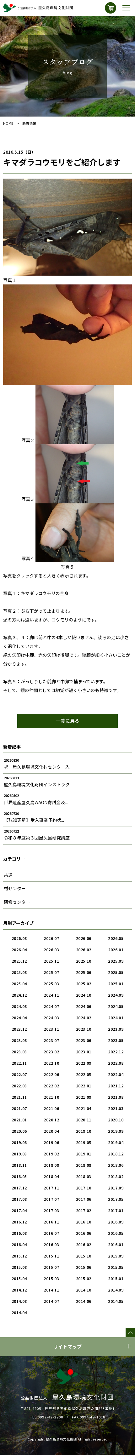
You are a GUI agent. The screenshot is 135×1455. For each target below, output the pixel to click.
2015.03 (51, 1278)
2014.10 (83, 1289)
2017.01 (115, 1210)
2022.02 (51, 1085)
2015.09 (115, 1255)
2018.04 (51, 1176)
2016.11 (51, 1221)
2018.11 (19, 1165)
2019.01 (83, 1153)
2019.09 (115, 1131)
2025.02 (83, 983)
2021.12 (115, 1085)
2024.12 (19, 995)
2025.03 (51, 983)
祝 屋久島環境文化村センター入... (38, 767)
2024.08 (19, 1006)
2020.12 (51, 1119)
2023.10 (83, 1029)
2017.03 (51, 1210)
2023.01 (83, 1051)
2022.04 (115, 1074)
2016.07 (51, 1233)
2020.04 (51, 1131)
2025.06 (83, 972)
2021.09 (83, 1097)
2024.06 (83, 1006)
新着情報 (29, 123)
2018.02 (115, 1176)
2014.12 (19, 1289)
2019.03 (19, 1153)
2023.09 (115, 1029)
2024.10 (83, 995)
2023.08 (19, 1040)
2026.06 (83, 938)
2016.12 (19, 1221)
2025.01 (115, 983)
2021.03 (115, 1108)
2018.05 (19, 1176)
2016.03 (51, 1244)
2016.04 (19, 1244)
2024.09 (115, 995)
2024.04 (19, 1017)
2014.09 (115, 1289)
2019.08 (19, 1142)
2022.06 (51, 1074)
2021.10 (51, 1097)
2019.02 (51, 1153)
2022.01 (83, 1085)
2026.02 (83, 949)
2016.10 (83, 1221)
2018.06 (115, 1165)
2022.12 (115, 1051)
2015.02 (83, 1278)
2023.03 (19, 1051)
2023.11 (51, 1029)
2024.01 (115, 1017)
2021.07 (19, 1108)
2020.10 (115, 1119)
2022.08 (115, 1063)
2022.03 (19, 1085)
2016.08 (19, 1233)
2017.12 (19, 1187)
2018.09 (51, 1165)
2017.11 (51, 1187)
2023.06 (83, 1040)
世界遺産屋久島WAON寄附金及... (36, 802)
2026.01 (115, 949)
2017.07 (51, 1199)
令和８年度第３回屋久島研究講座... (38, 837)
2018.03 (83, 1176)
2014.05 (115, 1301)
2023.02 (51, 1051)
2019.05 (83, 1142)
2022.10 (51, 1063)
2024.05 (115, 1006)
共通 (8, 875)
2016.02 (83, 1244)
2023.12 (19, 1029)
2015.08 (19, 1267)
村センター (15, 888)
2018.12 (115, 1153)
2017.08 (19, 1199)
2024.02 (83, 1017)
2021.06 (51, 1108)
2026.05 (115, 938)
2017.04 (19, 1210)
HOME (8, 123)
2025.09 (115, 961)
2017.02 (83, 1210)
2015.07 (51, 1267)
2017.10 (83, 1187)
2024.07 (51, 1006)
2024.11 (51, 995)
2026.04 (19, 949)
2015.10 (83, 1255)
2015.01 (115, 1278)
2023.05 (115, 1040)
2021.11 (19, 1097)
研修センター (17, 902)
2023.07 (51, 1040)
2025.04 (19, 983)
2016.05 (115, 1233)
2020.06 (19, 1131)
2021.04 (83, 1108)
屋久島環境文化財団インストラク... (38, 784)
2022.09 (83, 1063)
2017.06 (83, 1199)
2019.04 (115, 1142)
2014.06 (83, 1301)
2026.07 (51, 938)
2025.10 (83, 961)
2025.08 (19, 972)
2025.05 (115, 972)
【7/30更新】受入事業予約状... (34, 820)
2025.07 (51, 972)
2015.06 (83, 1267)
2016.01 (115, 1244)
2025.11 (51, 961)
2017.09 (115, 1187)
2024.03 (51, 1017)
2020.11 (83, 1119)
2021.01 (19, 1119)
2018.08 (83, 1165)
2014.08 (19, 1301)
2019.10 (83, 1131)
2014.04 (19, 1312)
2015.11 (51, 1255)
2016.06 (83, 1233)
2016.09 (115, 1221)
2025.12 (19, 961)
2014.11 (51, 1289)
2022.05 (83, 1074)
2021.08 (115, 1097)
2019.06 (51, 1142)
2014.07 (51, 1301)
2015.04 (19, 1278)
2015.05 (115, 1267)
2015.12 (19, 1255)
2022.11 (19, 1063)
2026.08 (19, 938)
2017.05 (115, 1199)
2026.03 (51, 949)
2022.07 (19, 1074)
